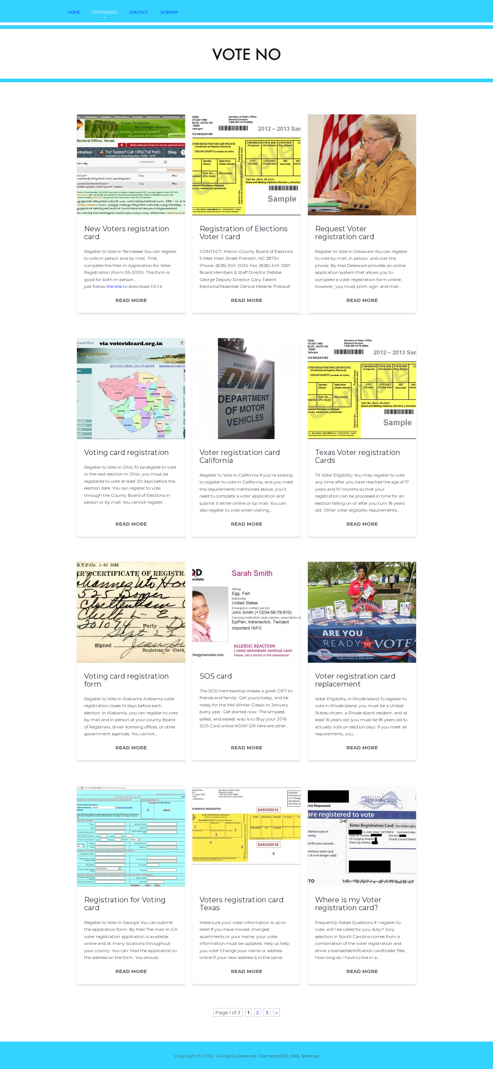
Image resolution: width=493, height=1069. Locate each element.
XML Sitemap (305, 1056)
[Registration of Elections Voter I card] (246, 213)
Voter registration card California (240, 456)
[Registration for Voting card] (131, 885)
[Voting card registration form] (131, 661)
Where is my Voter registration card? (348, 903)
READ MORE (131, 300)
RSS (283, 1056)
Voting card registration (126, 452)
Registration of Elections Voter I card (244, 232)
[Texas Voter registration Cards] (362, 437)
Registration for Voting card (125, 903)
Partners (268, 1056)
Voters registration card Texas (242, 903)
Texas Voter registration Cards (357, 456)
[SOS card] (246, 661)
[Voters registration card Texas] (246, 885)
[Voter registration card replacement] (362, 661)
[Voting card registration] (131, 437)
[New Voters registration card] (131, 213)
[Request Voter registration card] (362, 213)
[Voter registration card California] (246, 437)
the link (114, 286)
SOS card (216, 676)
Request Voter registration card (344, 232)
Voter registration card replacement (355, 680)
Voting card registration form (126, 680)
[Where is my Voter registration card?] (362, 885)
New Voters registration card (126, 232)
